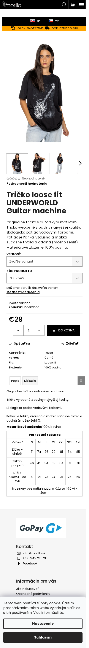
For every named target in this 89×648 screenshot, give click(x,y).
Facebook (30, 563)
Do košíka (66, 330)
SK (38, 21)
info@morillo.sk (34, 553)
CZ (57, 21)
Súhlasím (43, 637)
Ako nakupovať (27, 589)
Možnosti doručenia (23, 292)
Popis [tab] (15, 381)
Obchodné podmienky (33, 594)
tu (61, 612)
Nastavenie (43, 623)
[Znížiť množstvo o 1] (18, 330)
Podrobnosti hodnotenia (26, 184)
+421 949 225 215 (35, 558)
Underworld (30, 307)
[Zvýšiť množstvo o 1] (39, 330)
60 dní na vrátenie (30, 28)
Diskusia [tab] (30, 381)
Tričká (48, 353)
